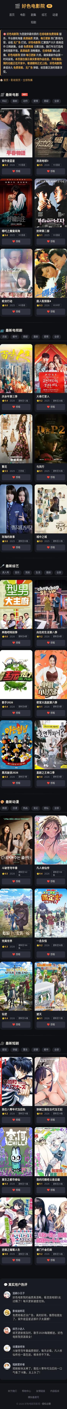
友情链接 (40, 1391)
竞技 (27, 572)
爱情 (36, 101)
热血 (25, 808)
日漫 (15, 808)
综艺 (44, 15)
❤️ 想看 (16, 171)
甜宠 (4, 1049)
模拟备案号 (33, 1397)
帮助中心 (26, 1391)
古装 (4, 336)
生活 (38, 572)
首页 (12, 15)
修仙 (46, 808)
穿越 (15, 1049)
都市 (15, 336)
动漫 (55, 15)
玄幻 (36, 808)
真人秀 (5, 572)
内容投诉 (54, 1391)
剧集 (33, 15)
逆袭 (36, 1049)
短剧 (33, 22)
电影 (22, 15)
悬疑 (46, 101)
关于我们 (12, 1391)
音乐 (17, 572)
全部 (56, 101)
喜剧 (15, 101)
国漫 (4, 808)
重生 (25, 1049)
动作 (25, 101)
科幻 (4, 101)
